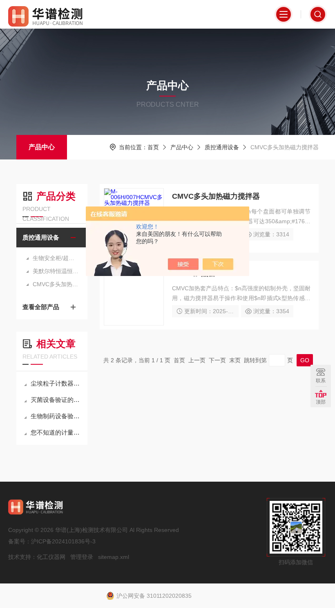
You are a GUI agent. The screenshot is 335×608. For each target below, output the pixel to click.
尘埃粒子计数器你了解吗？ (56, 383)
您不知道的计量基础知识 (56, 432)
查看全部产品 (40, 306)
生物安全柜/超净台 (56, 258)
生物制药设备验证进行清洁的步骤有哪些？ (56, 416)
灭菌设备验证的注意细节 (56, 399)
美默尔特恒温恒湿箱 (56, 271)
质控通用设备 (222, 147)
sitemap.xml (113, 557)
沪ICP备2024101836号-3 (63, 541)
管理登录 (81, 557)
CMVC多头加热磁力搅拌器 (56, 284)
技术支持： (22, 557)
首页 (153, 147)
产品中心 (42, 147)
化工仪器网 (51, 557)
